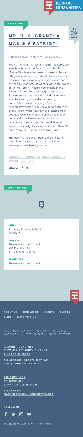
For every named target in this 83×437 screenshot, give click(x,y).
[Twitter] (15, 415)
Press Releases (35, 334)
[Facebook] (7, 415)
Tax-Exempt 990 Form (35, 331)
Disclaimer (11, 331)
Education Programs (25, 157)
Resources (60, 331)
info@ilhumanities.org (21, 363)
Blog (7, 317)
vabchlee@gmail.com (36, 145)
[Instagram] (22, 415)
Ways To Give (26, 317)
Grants (49, 312)
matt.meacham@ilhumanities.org (29, 394)
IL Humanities (63, 7)
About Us (11, 312)
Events (65, 312)
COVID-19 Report (59, 334)
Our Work (30, 312)
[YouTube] (30, 415)
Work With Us (13, 334)
